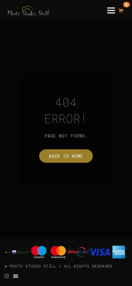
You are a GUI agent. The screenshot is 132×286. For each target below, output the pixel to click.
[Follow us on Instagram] (7, 276)
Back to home (66, 156)
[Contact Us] (15, 276)
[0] (121, 10)
